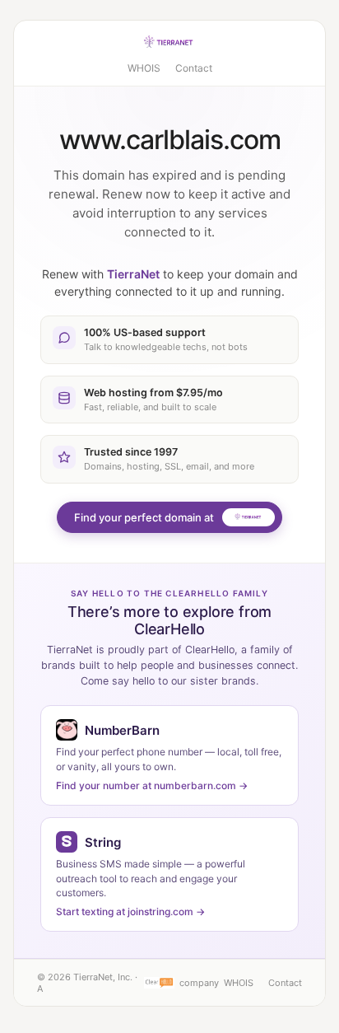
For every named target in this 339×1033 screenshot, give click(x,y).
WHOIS (144, 68)
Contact (193, 68)
